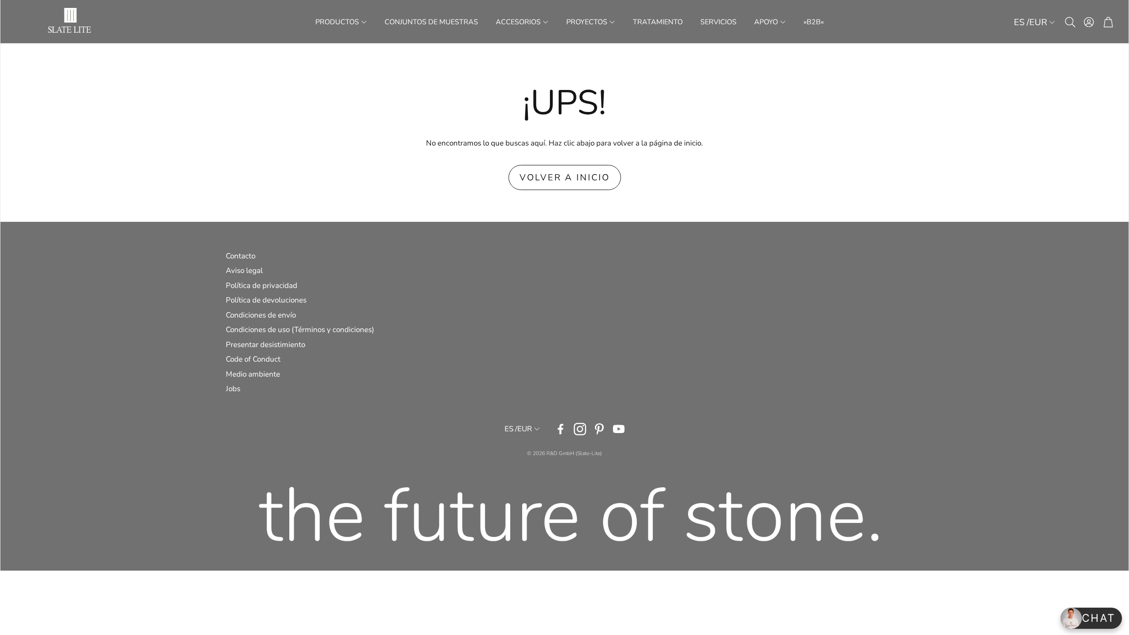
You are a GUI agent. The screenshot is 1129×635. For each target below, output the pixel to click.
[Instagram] (580, 429)
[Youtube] (619, 429)
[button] (1069, 22)
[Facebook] (560, 429)
